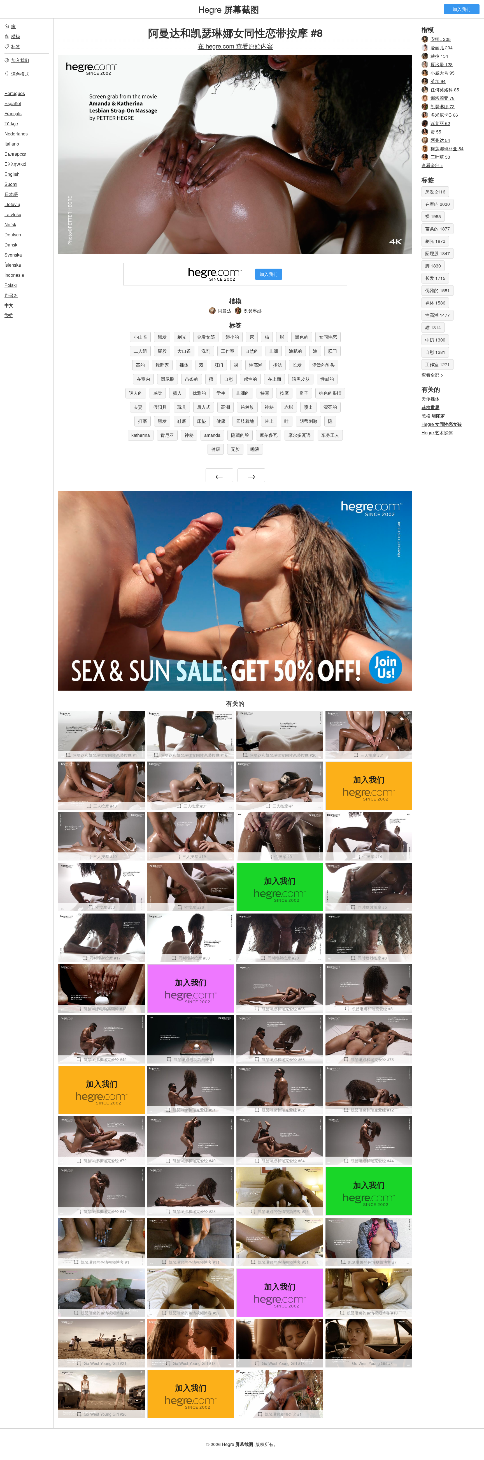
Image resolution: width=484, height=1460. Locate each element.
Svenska (13, 255)
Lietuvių (12, 204)
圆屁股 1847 (437, 253)
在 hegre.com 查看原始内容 (235, 45)
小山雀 (140, 337)
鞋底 (181, 421)
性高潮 (255, 365)
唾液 (254, 449)
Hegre (228, 9)
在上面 (274, 379)
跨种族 (247, 407)
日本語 (11, 194)
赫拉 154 (439, 56)
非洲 (273, 351)
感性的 (250, 379)
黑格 (433, 415)
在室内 (143, 379)
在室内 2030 (437, 204)
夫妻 (138, 407)
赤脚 (288, 407)
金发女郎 (206, 337)
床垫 (201, 421)
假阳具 (160, 407)
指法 (277, 365)
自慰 (228, 379)
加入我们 (462, 9)
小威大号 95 (443, 73)
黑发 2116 (435, 191)
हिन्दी (8, 315)
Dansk (10, 244)
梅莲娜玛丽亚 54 (447, 148)
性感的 (327, 379)
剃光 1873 (435, 241)
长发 (297, 365)
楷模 (15, 36)
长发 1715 (435, 278)
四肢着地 (245, 421)
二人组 (140, 351)
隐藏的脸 (240, 435)
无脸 (235, 449)
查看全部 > (432, 165)
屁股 (162, 351)
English (12, 174)
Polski (10, 285)
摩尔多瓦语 (299, 435)
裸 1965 (433, 216)
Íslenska (12, 265)
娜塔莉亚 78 (443, 98)
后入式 (203, 407)
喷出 (308, 407)
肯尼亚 (167, 435)
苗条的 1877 (437, 228)
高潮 (225, 407)
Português (14, 93)
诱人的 (136, 393)
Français (13, 113)
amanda (212, 435)
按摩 (284, 393)
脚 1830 (433, 265)
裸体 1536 (435, 302)
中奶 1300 (435, 339)
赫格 (430, 407)
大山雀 (184, 351)
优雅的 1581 (437, 290)
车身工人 (330, 435)
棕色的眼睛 (330, 393)
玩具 (181, 407)
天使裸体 (430, 399)
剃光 (181, 337)
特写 (264, 393)
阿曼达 (224, 310)
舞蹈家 (162, 365)
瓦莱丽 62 (440, 123)
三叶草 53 (440, 157)
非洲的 (243, 393)
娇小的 (232, 337)
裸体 (184, 365)
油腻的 (295, 351)
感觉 (157, 393)
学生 (221, 393)
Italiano (11, 143)
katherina (140, 435)
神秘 (269, 407)
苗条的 (191, 379)
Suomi (10, 184)
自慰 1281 (435, 352)
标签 (15, 46)
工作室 (227, 351)
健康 (221, 421)
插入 (177, 393)
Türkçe (11, 123)
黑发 (162, 337)
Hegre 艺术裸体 (437, 432)
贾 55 (436, 131)
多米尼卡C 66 (444, 115)
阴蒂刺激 (308, 421)
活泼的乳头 (323, 365)
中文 (8, 305)
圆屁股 (167, 379)
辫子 (303, 393)
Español (12, 103)
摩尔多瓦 (269, 435)
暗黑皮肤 (301, 379)
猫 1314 (433, 327)
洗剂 (205, 351)
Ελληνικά (15, 164)
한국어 (11, 295)
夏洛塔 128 (442, 64)
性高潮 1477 (437, 315)
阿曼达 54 (440, 140)
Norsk (10, 224)
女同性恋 (328, 337)
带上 (269, 421)
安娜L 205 (441, 39)
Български (15, 154)
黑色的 (301, 337)
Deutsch (12, 234)
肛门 (332, 351)
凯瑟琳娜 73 (443, 106)
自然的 (252, 351)
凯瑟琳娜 (253, 310)
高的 (140, 365)
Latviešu (12, 214)
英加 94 (438, 81)
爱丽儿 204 (442, 47)
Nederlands (16, 133)
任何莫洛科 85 (445, 89)
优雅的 (199, 393)
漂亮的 (330, 407)
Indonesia (14, 275)
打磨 (142, 421)
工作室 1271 (437, 364)
